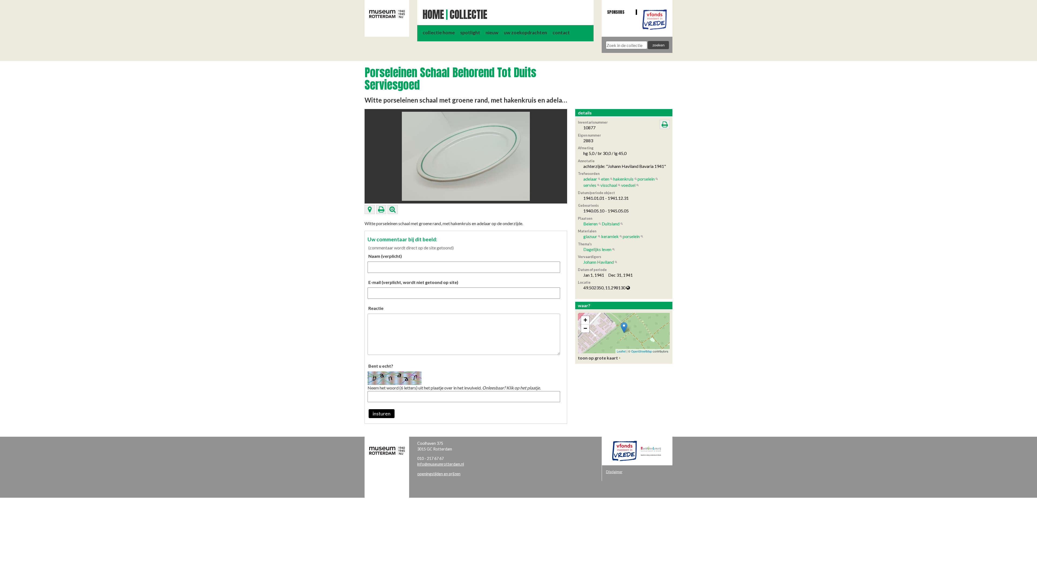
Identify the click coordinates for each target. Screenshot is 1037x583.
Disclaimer (614, 472)
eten (605, 178)
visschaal (608, 185)
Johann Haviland (598, 262)
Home (433, 14)
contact (561, 32)
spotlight (470, 32)
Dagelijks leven (597, 249)
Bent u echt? (380, 365)
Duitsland (610, 223)
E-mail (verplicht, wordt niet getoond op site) (413, 282)
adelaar (590, 178)
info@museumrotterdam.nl (440, 464)
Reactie (375, 308)
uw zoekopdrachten (525, 32)
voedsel (628, 185)
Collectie (468, 14)
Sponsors (615, 12)
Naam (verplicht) (385, 256)
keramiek (610, 236)
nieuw (492, 32)
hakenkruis (623, 178)
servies (589, 185)
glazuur (590, 236)
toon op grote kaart (598, 357)
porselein (646, 178)
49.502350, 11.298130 (604, 287)
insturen (381, 413)
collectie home (439, 32)
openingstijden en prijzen (438, 474)
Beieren (590, 223)
